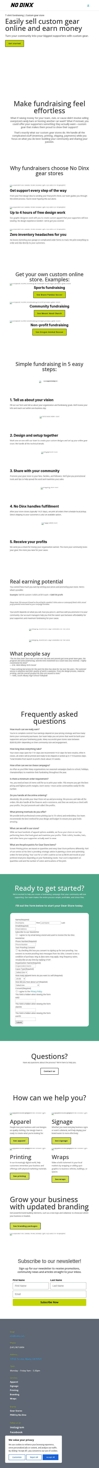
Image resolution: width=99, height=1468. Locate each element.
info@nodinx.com (17, 1336)
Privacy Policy (36, 991)
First (38, 922)
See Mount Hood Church (49, 313)
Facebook (16, 1432)
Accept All (50, 1457)
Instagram (17, 1427)
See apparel (19, 1141)
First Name (19, 1280)
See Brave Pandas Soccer (49, 295)
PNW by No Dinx (18, 1414)
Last (63, 922)
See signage (61, 1141)
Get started (15, 43)
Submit (19, 1022)
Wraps (13, 1398)
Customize (17, 1457)
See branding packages (25, 1226)
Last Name (56, 1280)
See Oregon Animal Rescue (49, 332)
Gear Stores (16, 1410)
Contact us (49, 1071)
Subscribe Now (49, 1302)
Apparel (14, 1381)
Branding (14, 1394)
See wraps (60, 1179)
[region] (33, 1449)
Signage (14, 1386)
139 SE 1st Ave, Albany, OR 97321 (26, 1359)
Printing (14, 1390)
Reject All (34, 1457)
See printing (19, 1176)
